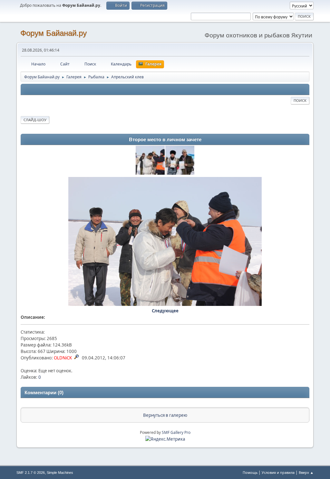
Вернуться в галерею (165, 415)
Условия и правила (278, 472)
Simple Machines (60, 472)
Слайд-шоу (35, 119)
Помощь (250, 472)
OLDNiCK (63, 358)
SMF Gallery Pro (176, 432)
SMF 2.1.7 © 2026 (30, 472)
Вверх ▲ (306, 472)
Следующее (165, 311)
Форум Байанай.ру (53, 33)
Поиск (300, 100)
